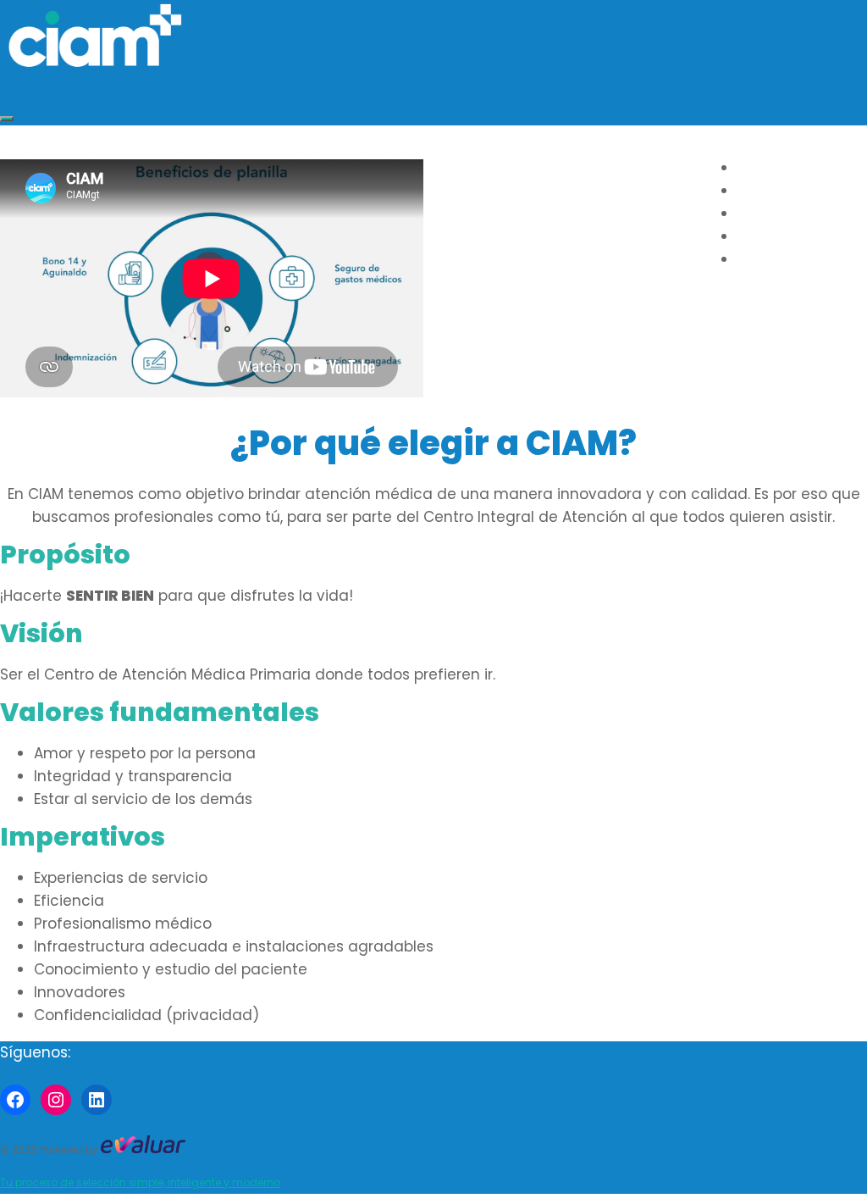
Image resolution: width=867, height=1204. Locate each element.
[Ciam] (95, 65)
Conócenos (781, 214)
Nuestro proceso (802, 237)
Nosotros (774, 191)
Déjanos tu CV (790, 259)
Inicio (757, 168)
